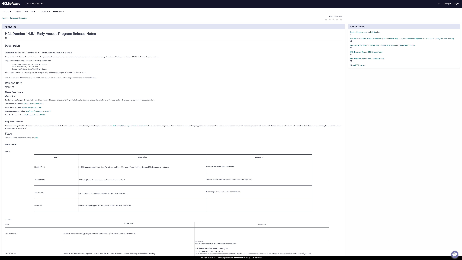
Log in (456, 4)
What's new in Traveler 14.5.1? (34, 115)
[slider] (333, 19)
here (36, 138)
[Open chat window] (454, 254)
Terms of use (257, 258)
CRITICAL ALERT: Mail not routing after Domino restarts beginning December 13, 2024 (382, 45)
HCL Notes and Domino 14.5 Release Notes (366, 52)
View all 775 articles (357, 65)
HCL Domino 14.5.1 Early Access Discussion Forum (130, 126)
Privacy (247, 258)
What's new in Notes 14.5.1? (32, 107)
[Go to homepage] (10, 3)
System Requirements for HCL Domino (365, 32)
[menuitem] (447, 3)
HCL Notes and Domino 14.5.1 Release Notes (367, 59)
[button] (439, 3)
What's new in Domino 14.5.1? (33, 104)
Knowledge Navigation (18, 18)
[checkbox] (325, 19)
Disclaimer (238, 258)
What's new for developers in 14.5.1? (38, 111)
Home (4, 18)
